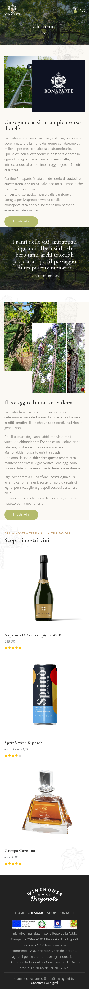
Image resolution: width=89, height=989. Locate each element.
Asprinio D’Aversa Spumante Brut (35, 635)
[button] (75, 558)
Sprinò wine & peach (23, 742)
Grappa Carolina (19, 850)
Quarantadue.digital (44, 983)
